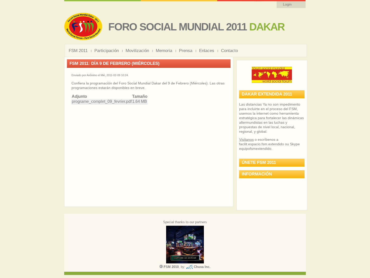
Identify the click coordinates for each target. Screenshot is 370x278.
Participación (106, 50)
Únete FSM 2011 (259, 162)
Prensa (185, 50)
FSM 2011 (78, 50)
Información (257, 174)
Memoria (164, 50)
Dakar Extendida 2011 (267, 94)
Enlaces (206, 50)
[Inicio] (83, 39)
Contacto (229, 50)
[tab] (272, 94)
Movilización (137, 50)
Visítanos (246, 139)
